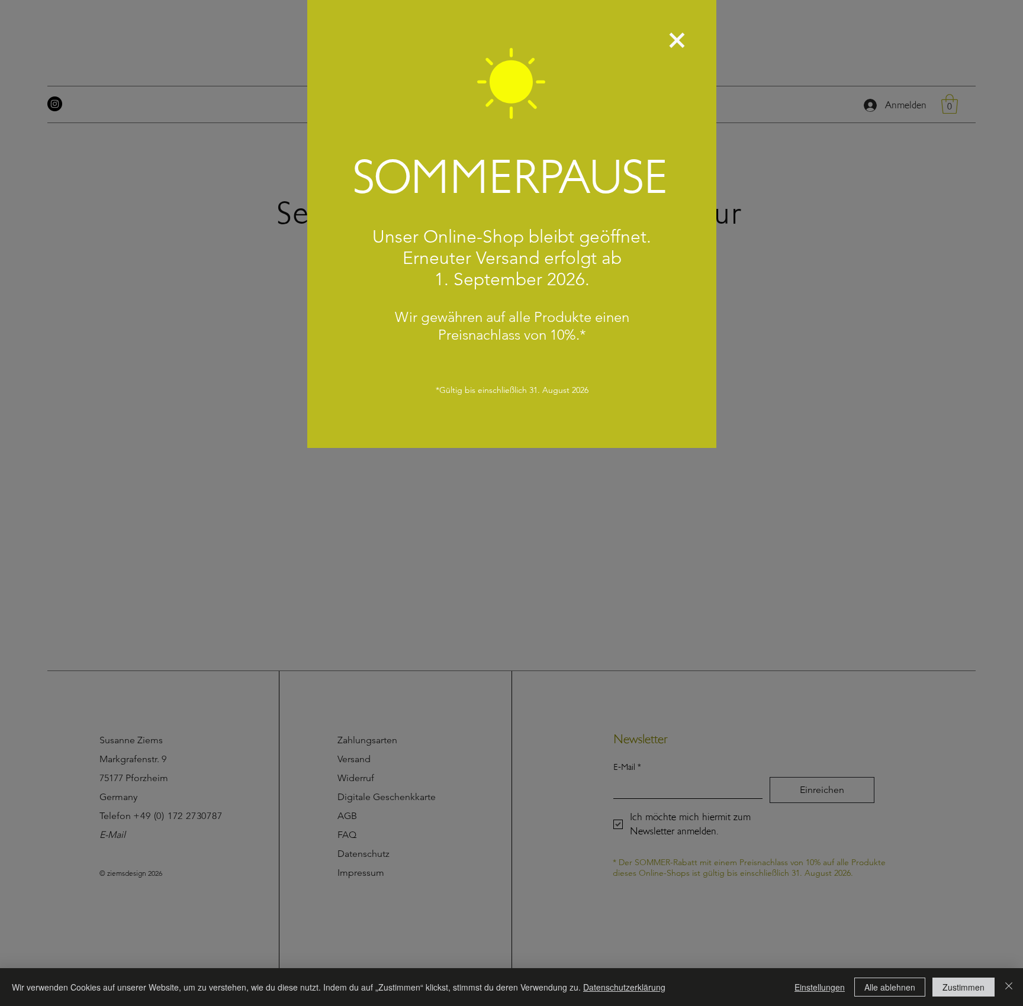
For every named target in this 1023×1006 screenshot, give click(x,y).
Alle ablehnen (889, 987)
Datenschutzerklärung (624, 987)
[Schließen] (1009, 987)
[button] (677, 40)
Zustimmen (963, 987)
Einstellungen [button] (819, 987)
